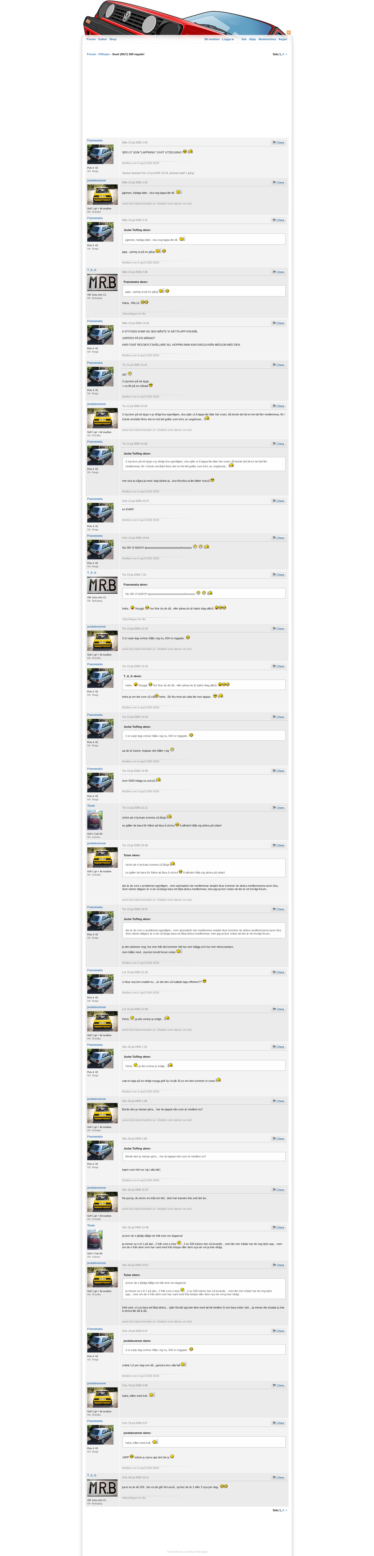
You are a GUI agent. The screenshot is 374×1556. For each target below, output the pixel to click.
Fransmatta (95, 140)
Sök (244, 39)
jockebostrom (96, 180)
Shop (113, 39)
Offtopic (104, 54)
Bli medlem (212, 39)
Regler (283, 39)
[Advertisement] (187, 99)
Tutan (91, 805)
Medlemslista (267, 39)
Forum (91, 39)
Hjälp (252, 39)
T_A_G (91, 269)
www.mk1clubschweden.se (139, 203)
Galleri (102, 39)
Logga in (228, 39)
